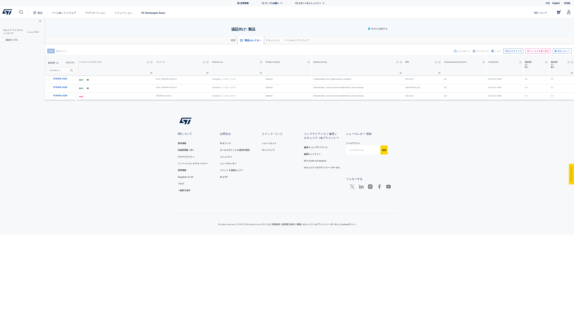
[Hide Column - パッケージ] (207, 62)
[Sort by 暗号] (436, 62)
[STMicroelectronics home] (7, 12)
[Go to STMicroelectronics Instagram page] (370, 187)
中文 (548, 3)
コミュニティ (226, 157)
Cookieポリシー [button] (348, 224)
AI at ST (224, 177)
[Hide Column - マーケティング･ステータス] (151, 62)
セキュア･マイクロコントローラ (13, 31)
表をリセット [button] (564, 51)
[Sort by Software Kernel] (397, 62)
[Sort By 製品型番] (57, 63)
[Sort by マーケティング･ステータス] (148, 62)
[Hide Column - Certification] (520, 62)
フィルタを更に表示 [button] (539, 51)
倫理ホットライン (312, 154)
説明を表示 (70, 62)
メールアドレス (353, 143)
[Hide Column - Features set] (261, 62)
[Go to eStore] (559, 12)
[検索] (72, 70)
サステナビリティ (186, 157)
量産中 (81, 80)
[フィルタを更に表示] (151, 73)
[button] (21, 12)
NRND (81, 96)
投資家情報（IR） (186, 150)
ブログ (181, 183)
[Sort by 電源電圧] (568, 62)
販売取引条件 (289, 224)
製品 (40, 12)
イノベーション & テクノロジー (193, 163)
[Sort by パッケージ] (204, 62)
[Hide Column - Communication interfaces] (483, 62)
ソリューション (123, 12)
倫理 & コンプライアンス (316, 147)
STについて (540, 12)
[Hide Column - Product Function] (308, 62)
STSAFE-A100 (60, 95)
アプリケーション (95, 12)
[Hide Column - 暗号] (439, 62)
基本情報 (182, 143)
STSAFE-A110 (60, 78)
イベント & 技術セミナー (232, 170)
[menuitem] (22, 40)
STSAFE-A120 (60, 87)
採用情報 (182, 170)
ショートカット (269, 143)
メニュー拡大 (33, 32)
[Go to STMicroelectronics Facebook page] (379, 187)
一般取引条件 (184, 190)
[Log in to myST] (568, 12)
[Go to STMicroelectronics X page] (352, 187)
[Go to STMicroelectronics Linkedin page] (361, 187)
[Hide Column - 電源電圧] (546, 62)
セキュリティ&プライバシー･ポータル (322, 167)
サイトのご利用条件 (271, 224)
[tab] (233, 40)
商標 (298, 224)
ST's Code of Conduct (315, 161)
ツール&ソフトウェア (64, 12)
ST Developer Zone (153, 13)
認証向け (11, 40)
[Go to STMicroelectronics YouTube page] (388, 187)
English (556, 3)
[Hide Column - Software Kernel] (401, 62)
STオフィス (225, 143)
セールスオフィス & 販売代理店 (235, 150)
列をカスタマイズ (513, 51)
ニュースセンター (228, 163)
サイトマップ (268, 150)
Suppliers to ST (186, 177)
